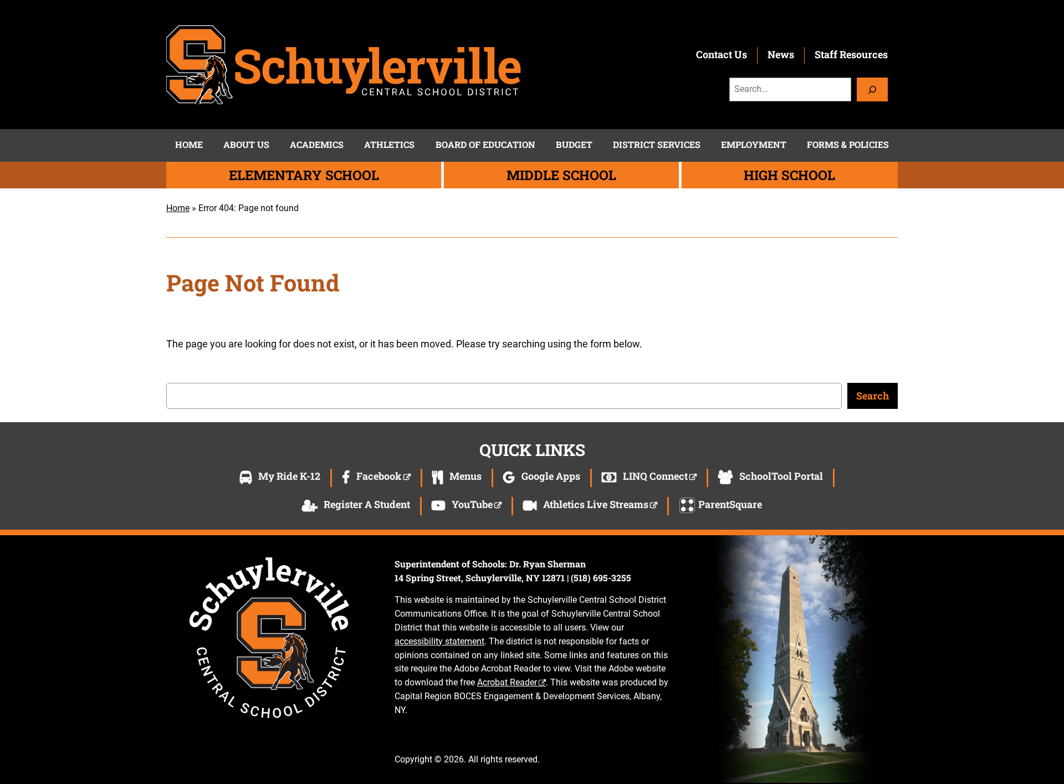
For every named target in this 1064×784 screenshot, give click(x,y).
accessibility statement (439, 641)
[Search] (872, 89)
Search (872, 395)
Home (178, 208)
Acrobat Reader (507, 682)
